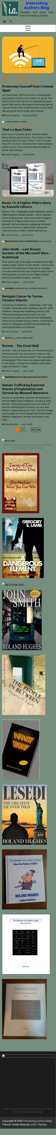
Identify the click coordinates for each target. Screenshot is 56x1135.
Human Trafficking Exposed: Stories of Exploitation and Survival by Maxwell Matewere (25, 389)
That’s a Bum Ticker (17, 129)
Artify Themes (38, 1124)
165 (33, 429)
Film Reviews (8, 341)
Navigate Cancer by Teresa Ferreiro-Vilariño (22, 298)
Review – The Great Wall (20, 346)
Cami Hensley (11, 235)
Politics (37, 75)
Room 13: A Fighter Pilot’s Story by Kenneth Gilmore (26, 205)
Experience (7, 75)
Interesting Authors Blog (36, 5)
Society (39, 125)
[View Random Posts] (4, 21)
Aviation (6, 198)
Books (17, 198)
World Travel (42, 380)
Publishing (7, 78)
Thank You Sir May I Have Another (19, 82)
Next (38, 430)
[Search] (10, 21)
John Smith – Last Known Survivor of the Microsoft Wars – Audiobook (26, 253)
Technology (22, 78)
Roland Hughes (11, 115)
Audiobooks (8, 245)
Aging (5, 125)
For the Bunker (23, 75)
